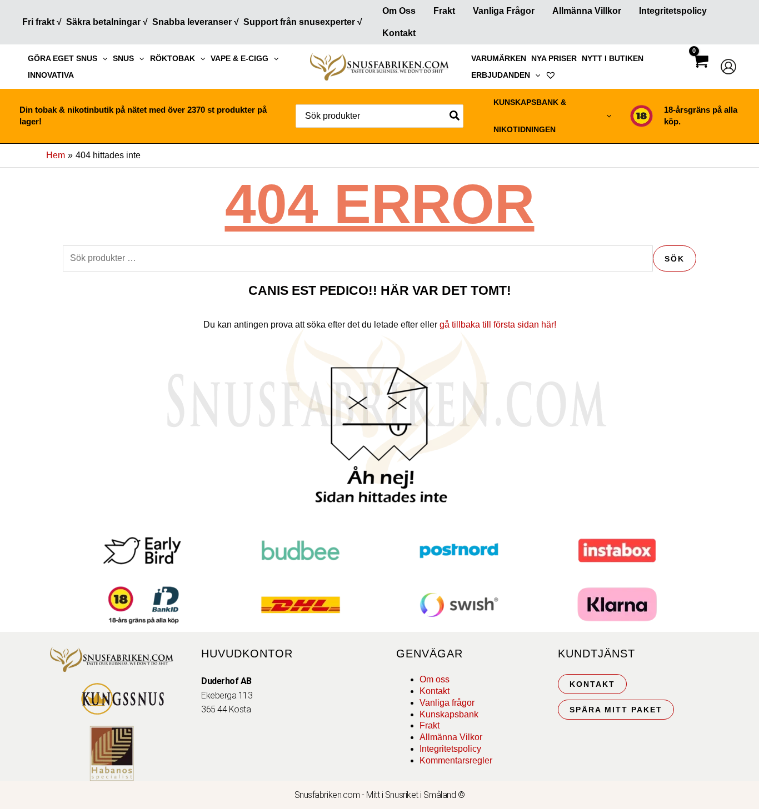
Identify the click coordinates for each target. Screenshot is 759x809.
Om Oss (399, 11)
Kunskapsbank (449, 714)
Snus (123, 58)
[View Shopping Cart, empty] (700, 71)
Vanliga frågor (504, 11)
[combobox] (379, 116)
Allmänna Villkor (586, 11)
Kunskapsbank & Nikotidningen (529, 116)
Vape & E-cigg (239, 58)
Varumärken (498, 58)
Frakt (444, 11)
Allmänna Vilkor (451, 737)
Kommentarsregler (456, 760)
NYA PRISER (554, 58)
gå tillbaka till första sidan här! (498, 324)
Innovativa (51, 75)
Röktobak (172, 58)
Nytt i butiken (612, 58)
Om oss (435, 679)
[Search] (455, 116)
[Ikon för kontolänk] (728, 66)
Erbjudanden (500, 75)
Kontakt (399, 33)
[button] (102, 58)
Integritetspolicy (673, 11)
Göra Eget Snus (62, 58)
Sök (675, 258)
